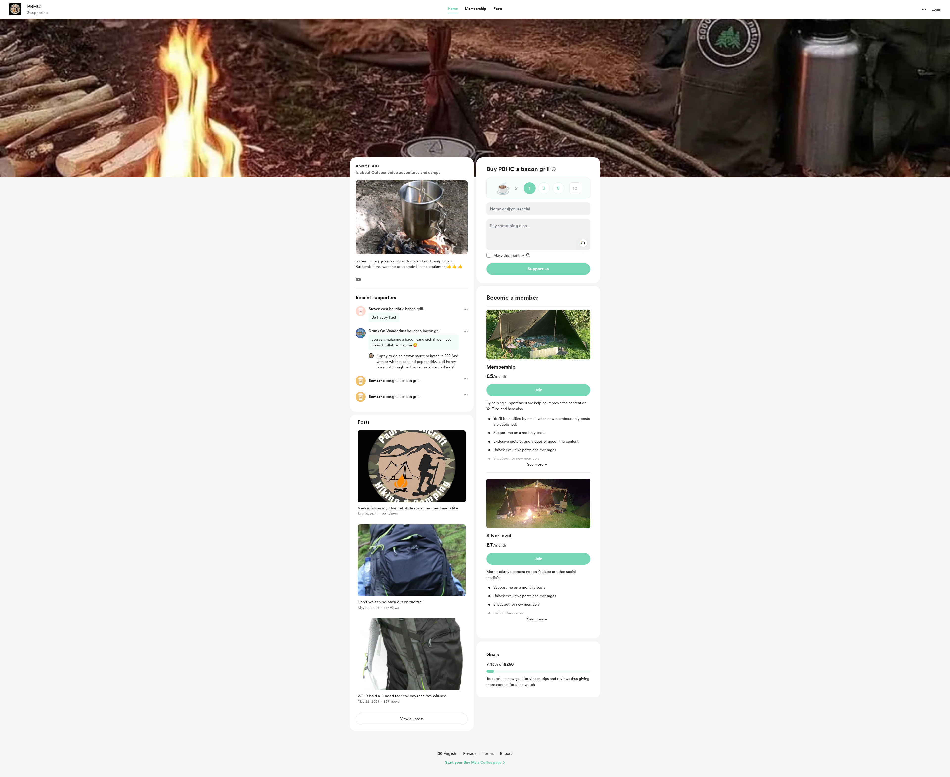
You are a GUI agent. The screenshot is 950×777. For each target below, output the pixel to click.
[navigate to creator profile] (15, 9)
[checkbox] (505, 255)
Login (936, 9)
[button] (453, 9)
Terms (488, 753)
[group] (538, 391)
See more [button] (535, 464)
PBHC (34, 6)
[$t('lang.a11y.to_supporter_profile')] (371, 356)
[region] (538, 220)
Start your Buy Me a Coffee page (473, 762)
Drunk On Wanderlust (387, 331)
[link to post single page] (412, 474)
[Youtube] (358, 279)
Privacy (469, 753)
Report (506, 753)
